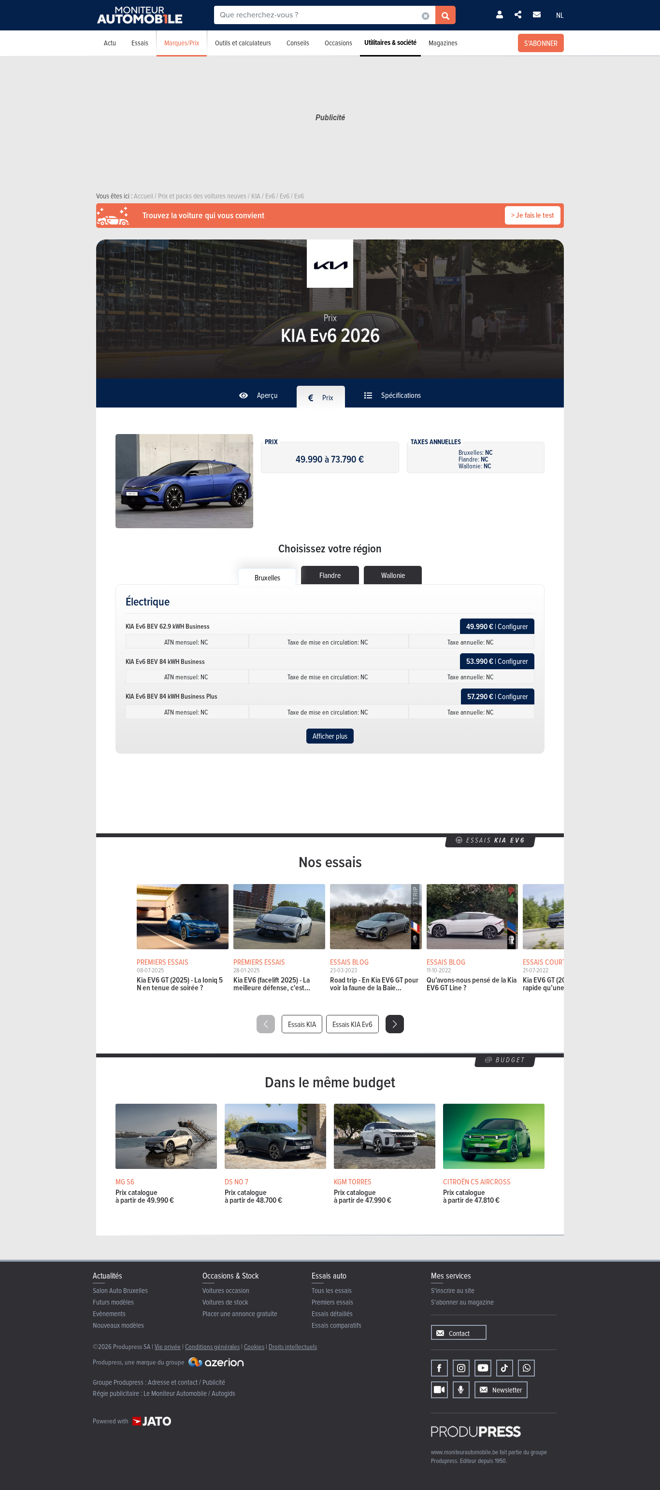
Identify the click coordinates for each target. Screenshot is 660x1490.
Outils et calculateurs (243, 43)
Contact (459, 1333)
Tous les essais (332, 1290)
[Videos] (439, 1389)
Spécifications (400, 395)
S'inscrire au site (452, 1290)
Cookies (254, 1346)
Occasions (338, 43)
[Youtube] (482, 1368)
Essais (139, 43)
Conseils (298, 43)
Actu (110, 43)
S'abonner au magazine (462, 1302)
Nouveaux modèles (118, 1325)
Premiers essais (332, 1302)
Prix (327, 397)
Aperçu (266, 395)
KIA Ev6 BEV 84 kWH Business (165, 661)
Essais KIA (302, 1024)
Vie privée (168, 1346)
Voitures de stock (225, 1302)
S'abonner (541, 43)
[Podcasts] (461, 1389)
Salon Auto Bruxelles (120, 1290)
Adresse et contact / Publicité (186, 1382)
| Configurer (497, 626)
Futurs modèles (113, 1302)
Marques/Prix (181, 43)
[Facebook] (439, 1368)
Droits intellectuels (293, 1346)
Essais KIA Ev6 (352, 1024)
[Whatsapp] (526, 1368)
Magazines (443, 43)
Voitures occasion (225, 1290)
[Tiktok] (504, 1368)
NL (560, 15)
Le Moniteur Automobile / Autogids (189, 1393)
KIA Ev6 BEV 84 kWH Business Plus (171, 696)
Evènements (109, 1313)
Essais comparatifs (336, 1325)
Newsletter (507, 1390)
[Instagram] (461, 1368)
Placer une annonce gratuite (239, 1313)
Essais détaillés (332, 1313)
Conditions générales (212, 1346)
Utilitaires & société (390, 42)
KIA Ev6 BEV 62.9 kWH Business (168, 626)
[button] (395, 1024)
